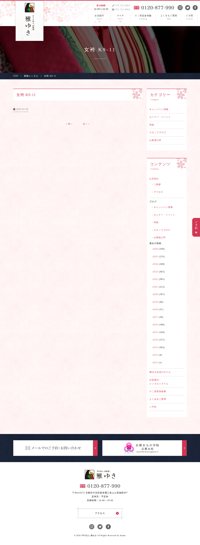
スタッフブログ (157, 132)
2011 (155, 362)
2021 (155, 287)
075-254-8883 (122, 5)
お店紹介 (154, 179)
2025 (155, 256)
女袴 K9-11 (26, 95)
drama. (123, 535)
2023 (155, 272)
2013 (155, 347)
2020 (155, 294)
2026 (155, 249)
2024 (155, 264)
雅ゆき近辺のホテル (160, 372)
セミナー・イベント (160, 117)
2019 (155, 302)
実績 (151, 125)
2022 (155, 279)
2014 (155, 340)
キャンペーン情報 (158, 109)
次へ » (86, 124)
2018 (155, 309)
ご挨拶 (157, 184)
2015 (155, 332)
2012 (155, 355)
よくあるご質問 (157, 399)
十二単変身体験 (157, 391)
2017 (155, 317)
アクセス (158, 192)
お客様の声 (155, 140)
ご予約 (153, 407)
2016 (155, 324)
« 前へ (69, 124)
